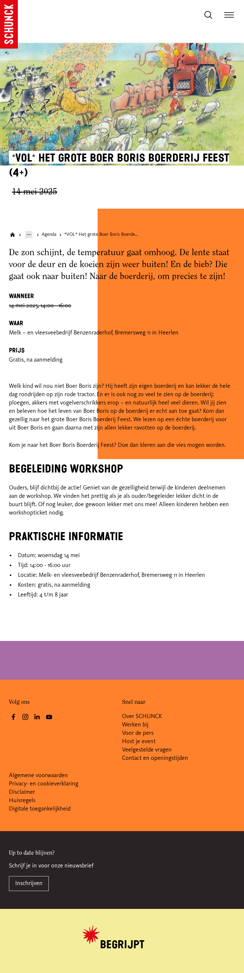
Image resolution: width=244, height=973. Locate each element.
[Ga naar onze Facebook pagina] (13, 716)
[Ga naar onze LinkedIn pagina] (37, 716)
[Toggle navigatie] (229, 15)
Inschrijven (29, 884)
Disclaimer (22, 792)
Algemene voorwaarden (38, 776)
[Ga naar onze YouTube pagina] (49, 716)
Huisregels (22, 801)
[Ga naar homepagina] (12, 234)
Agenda (49, 234)
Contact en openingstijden (155, 758)
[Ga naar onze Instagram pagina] (25, 716)
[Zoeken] (208, 15)
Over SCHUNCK (142, 717)
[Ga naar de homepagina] (9, 24)
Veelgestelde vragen (147, 750)
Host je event (139, 742)
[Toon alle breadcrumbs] (28, 234)
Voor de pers (138, 733)
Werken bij (135, 725)
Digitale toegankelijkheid (40, 809)
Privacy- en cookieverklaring (43, 784)
